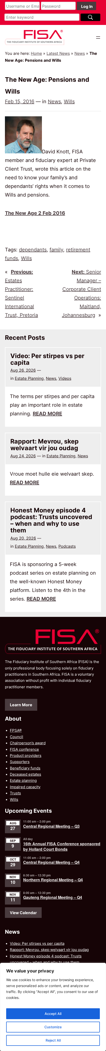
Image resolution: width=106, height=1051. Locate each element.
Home (36, 53)
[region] (53, 1007)
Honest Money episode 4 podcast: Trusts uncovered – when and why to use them (51, 520)
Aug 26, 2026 (23, 370)
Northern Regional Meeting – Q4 (53, 880)
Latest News (58, 53)
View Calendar (23, 912)
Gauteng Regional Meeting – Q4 (52, 897)
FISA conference (24, 749)
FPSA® (16, 730)
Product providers (25, 755)
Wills (69, 101)
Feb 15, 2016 (19, 101)
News (79, 53)
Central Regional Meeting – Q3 (51, 826)
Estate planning (23, 780)
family (56, 250)
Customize (53, 1027)
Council (16, 737)
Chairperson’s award (28, 743)
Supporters (20, 762)
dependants (33, 250)
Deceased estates (25, 774)
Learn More (21, 704)
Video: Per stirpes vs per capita (47, 359)
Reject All (53, 1040)
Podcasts (67, 546)
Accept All (53, 1013)
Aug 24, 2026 (23, 455)
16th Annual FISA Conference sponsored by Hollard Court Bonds (61, 846)
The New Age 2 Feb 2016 (35, 213)
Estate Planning (29, 378)
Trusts (15, 793)
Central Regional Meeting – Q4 (51, 862)
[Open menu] (98, 37)
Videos (64, 378)
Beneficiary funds (25, 768)
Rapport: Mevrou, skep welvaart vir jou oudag (44, 444)
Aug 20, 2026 (23, 538)
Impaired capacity (25, 787)
